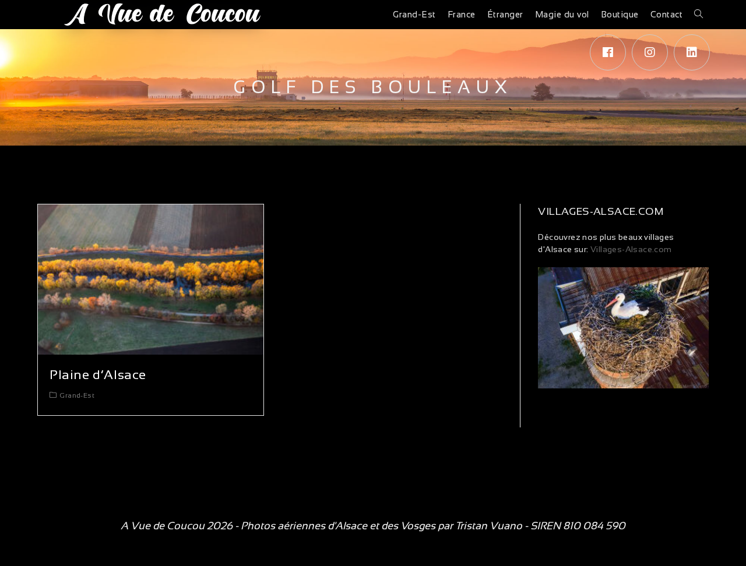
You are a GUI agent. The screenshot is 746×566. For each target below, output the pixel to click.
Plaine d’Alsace (98, 374)
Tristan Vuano (488, 526)
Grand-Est (76, 395)
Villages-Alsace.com (630, 249)
